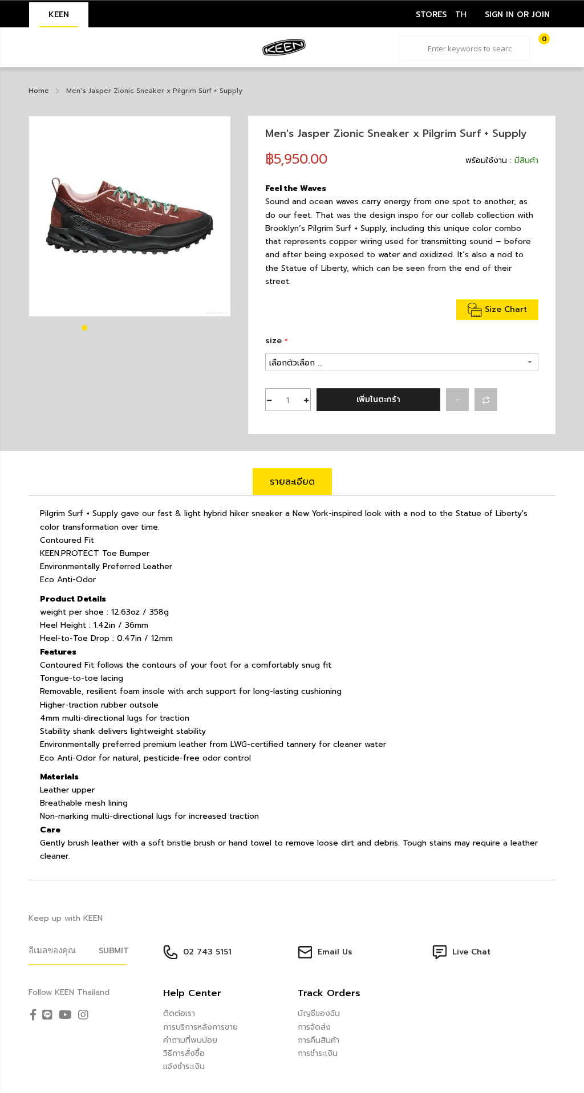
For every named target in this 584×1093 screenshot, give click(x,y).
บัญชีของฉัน (319, 1013)
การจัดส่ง (314, 1027)
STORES (431, 15)
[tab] (292, 481)
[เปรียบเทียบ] (485, 399)
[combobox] (464, 48)
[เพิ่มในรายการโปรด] (457, 399)
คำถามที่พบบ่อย (190, 1040)
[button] (83, 326)
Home (39, 91)
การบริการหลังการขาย (200, 1027)
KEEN (58, 15)
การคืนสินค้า (318, 1040)
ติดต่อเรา (179, 1013)
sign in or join (517, 15)
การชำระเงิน (318, 1053)
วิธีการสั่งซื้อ (184, 1053)
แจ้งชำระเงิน (184, 1066)
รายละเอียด (292, 482)
